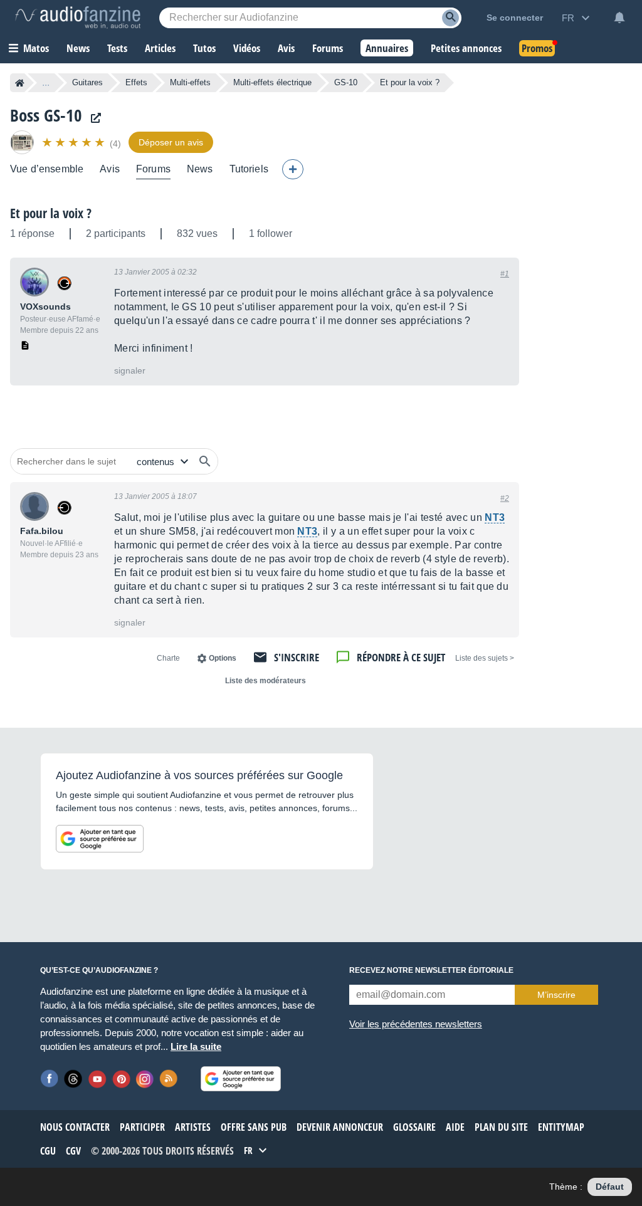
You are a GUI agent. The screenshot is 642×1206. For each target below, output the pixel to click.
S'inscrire (296, 657)
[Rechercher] (205, 461)
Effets (136, 82)
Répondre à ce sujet (401, 657)
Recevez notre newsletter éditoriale (431, 970)
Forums (153, 169)
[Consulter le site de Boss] (93, 118)
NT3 (495, 517)
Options (222, 658)
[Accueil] (19, 82)
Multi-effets (190, 82)
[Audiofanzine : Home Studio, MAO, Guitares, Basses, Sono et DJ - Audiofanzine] (77, 17)
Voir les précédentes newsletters (415, 1024)
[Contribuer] (292, 169)
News (200, 169)
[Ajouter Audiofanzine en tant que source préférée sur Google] (100, 838)
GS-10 (345, 82)
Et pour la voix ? (51, 213)
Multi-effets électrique (272, 82)
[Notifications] (619, 17)
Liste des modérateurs (265, 680)
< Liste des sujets (484, 658)
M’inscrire (556, 995)
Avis (110, 169)
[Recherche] (450, 17)
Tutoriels (248, 169)
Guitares (87, 82)
